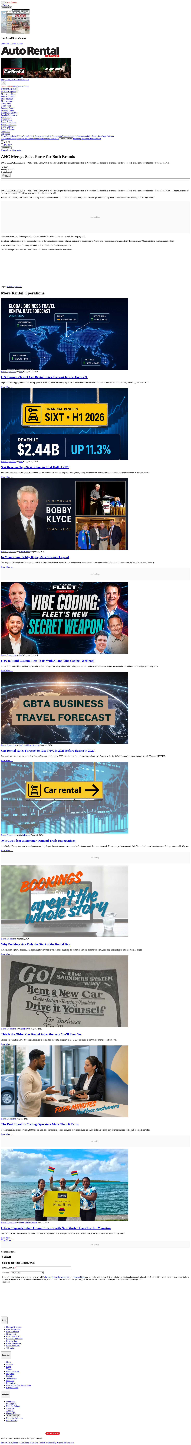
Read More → (7, 387)
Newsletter (5, 139)
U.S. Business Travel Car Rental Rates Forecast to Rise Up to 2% (44, 377)
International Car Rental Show (89, 136)
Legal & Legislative (9, 113)
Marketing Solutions (81, 139)
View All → (6, 1240)
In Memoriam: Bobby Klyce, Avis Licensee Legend (35, 557)
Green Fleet (6, 103)
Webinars (64, 136)
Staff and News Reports (29, 745)
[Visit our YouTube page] (10, 1258)
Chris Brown (24, 551)
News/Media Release (28, 1222)
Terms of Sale (29, 1443)
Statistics (47, 136)
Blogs (14, 136)
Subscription (15, 139)
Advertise (38, 139)
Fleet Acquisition (8, 94)
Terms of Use (18, 1443)
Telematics (5, 131)
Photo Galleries (29, 136)
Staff (21, 371)
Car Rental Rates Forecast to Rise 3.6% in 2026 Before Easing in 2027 (47, 750)
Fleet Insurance (7, 99)
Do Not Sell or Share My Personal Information (54, 1443)
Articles (9, 136)
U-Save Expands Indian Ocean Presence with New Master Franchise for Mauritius (56, 1228)
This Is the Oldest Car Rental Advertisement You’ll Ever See (41, 1034)
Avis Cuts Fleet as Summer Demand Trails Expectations (38, 840)
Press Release (95, 139)
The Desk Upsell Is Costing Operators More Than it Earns (40, 1124)
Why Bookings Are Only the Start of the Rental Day (35, 944)
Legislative (72, 136)
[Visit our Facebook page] (2, 1258)
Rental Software (7, 127)
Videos (20, 136)
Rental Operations (8, 122)
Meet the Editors (27, 139)
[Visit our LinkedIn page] (7, 1258)
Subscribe (5, 43)
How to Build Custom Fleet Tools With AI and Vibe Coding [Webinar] (47, 660)
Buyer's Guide (108, 136)
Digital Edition (17, 43)
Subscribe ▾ (6, 8)
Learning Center (7, 108)
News (3, 136)
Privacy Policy (7, 1443)
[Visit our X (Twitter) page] (5, 1258)
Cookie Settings (66, 139)
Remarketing (27, 2)
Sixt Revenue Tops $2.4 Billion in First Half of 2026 (35, 467)
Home (3, 150)
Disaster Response (8, 89)
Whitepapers (56, 136)
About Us (46, 139)
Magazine (39, 136)
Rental (19, 2)
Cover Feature (11, 2)
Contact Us (54, 139)
